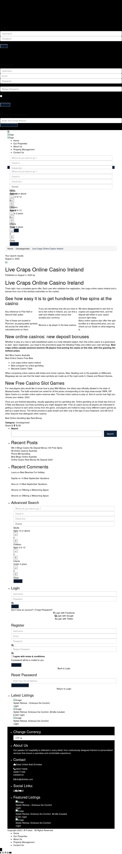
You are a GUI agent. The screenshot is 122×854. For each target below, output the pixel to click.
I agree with (18, 96)
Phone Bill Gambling (20, 453)
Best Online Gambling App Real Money (23, 418)
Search (14, 428)
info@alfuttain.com (24, 779)
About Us (10, 10)
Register (5, 104)
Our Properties (13, 7)
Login (4, 46)
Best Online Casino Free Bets (19, 358)
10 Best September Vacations (35, 478)
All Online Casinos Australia (24, 450)
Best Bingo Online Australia (24, 456)
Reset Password (9, 125)
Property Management (16, 13)
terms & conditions (24, 96)
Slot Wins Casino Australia (17, 355)
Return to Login (61, 128)
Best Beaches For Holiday (32, 472)
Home (9, 4)
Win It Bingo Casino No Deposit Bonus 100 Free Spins (36, 447)
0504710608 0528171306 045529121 (20, 771)
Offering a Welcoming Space (35, 489)
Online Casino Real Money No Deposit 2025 (32, 459)
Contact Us (11, 16)
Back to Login (61, 108)
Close (12, 240)
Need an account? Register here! (52, 49)
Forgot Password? (77, 49)
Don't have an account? (22, 609)
